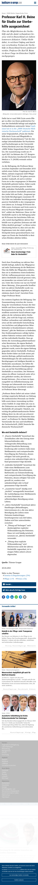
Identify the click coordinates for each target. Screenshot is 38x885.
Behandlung (6, 749)
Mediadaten (6, 783)
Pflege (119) (9, 578)
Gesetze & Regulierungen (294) (17, 575)
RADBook (5, 761)
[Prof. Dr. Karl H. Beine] (19, 85)
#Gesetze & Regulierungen (19, 646)
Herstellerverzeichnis (9, 765)
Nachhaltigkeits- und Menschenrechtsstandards (10, 790)
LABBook (5, 763)
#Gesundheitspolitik (23, 689)
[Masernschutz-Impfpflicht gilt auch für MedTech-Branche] (19, 659)
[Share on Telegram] (20, 597)
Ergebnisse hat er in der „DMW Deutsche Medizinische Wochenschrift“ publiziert (19, 128)
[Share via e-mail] (24, 597)
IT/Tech (4, 753)
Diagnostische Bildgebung (10, 745)
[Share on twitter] (7, 597)
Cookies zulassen (19, 880)
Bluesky (4, 774)
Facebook (5, 770)
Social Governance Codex (10, 793)
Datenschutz (6, 795)
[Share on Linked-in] (12, 597)
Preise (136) (22, 578)
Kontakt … (8, 584)
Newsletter (5, 785)
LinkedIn (4, 776)
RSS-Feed (5, 778)
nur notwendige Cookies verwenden (19, 875)
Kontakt (4, 787)
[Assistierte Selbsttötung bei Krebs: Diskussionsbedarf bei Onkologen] (19, 702)
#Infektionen (32, 689)
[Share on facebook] (3, 597)
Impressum (5, 797)
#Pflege (34, 732)
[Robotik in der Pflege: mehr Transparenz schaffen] (19, 618)
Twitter (4, 772)
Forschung (5, 755)
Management (6, 751)
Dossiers (4, 759)
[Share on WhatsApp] (16, 597)
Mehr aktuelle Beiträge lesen (15, 590)
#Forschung (8, 646)
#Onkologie (28, 732)
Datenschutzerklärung (14, 869)
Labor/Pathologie (7, 747)
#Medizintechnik (31, 646)
